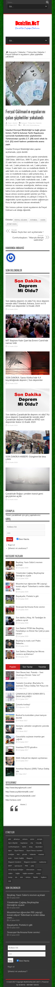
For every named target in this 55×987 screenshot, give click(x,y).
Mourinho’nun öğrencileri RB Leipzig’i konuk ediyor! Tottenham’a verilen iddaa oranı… (33, 586)
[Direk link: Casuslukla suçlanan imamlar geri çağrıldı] (10, 743)
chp (31, 843)
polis (32, 866)
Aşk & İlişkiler (13, 843)
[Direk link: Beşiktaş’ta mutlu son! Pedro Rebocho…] (10, 648)
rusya (39, 869)
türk (21, 877)
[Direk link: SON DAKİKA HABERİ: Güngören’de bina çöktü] (28, 453)
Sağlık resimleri (28, 873)
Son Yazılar (27, 667)
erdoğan (11, 854)
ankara (24, 839)
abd (9, 839)
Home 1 (23, 805)
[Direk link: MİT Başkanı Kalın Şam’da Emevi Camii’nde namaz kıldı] (28, 337)
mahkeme (42, 862)
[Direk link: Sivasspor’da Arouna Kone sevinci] (10, 614)
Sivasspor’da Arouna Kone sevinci (30, 607)
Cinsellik (39, 843)
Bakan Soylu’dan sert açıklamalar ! (27, 231)
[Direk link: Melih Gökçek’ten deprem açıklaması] (10, 765)
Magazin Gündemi (14, 862)
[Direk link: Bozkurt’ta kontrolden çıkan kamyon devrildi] (10, 722)
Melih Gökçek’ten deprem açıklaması (32, 758)
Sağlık (17, 873)
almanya (17, 839)
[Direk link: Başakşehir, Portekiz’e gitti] (10, 603)
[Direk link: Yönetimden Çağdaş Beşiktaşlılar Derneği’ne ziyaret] (10, 580)
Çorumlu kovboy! (23, 704)
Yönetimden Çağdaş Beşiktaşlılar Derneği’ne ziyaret (23, 903)
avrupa (39, 839)
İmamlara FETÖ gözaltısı (26, 747)
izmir (10, 858)
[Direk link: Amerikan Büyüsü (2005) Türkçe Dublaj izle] (10, 776)
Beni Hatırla (23, 539)
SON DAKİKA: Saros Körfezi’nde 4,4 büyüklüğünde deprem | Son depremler (24, 378)
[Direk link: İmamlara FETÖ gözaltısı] (10, 754)
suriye (38, 873)
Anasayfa (13, 52)
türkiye (28, 877)
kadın (43, 220)
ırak (9, 881)
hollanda (33, 854)
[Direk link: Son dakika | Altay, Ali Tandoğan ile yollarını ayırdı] (10, 624)
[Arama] (47, 2)
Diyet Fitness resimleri (34, 850)
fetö (18, 854)
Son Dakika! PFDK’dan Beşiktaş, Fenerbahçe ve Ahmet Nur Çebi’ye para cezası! (32, 631)
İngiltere (43, 877)
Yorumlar (42, 667)
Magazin (30, 858)
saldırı (10, 873)
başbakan (24, 843)
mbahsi (14, 123)
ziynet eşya (12, 224)
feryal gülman (21, 220)
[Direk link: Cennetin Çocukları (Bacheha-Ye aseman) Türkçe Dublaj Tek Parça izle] (10, 690)
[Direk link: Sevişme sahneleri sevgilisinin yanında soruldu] (10, 733)
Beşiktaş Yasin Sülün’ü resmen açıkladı (26, 895)
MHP (10, 866)
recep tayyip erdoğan (15, 869)
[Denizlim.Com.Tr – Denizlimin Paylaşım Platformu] (27, 28)
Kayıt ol (11, 545)
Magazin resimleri (30, 862)
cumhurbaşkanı (13, 847)
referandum (30, 869)
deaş (31, 847)
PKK (26, 866)
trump (10, 877)
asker (32, 839)
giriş (27, 515)
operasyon (18, 866)
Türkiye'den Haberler (35, 52)
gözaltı (24, 854)
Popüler (13, 667)
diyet (10, 850)
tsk (16, 877)
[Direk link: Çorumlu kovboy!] (10, 711)
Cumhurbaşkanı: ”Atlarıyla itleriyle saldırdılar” (28, 238)
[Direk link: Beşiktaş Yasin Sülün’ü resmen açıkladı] (10, 569)
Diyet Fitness (19, 850)
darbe (24, 847)
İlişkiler (35, 877)
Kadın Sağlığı (19, 858)
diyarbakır (39, 847)
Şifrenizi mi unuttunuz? (18, 548)
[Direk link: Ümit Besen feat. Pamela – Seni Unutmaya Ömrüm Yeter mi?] (10, 679)
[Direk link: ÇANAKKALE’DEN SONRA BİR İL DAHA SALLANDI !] (10, 701)
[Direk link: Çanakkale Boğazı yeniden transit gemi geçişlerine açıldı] (28, 490)
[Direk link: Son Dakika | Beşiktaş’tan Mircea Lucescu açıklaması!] (10, 658)
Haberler (21, 52)
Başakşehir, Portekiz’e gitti (27, 596)
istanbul (33, 220)
